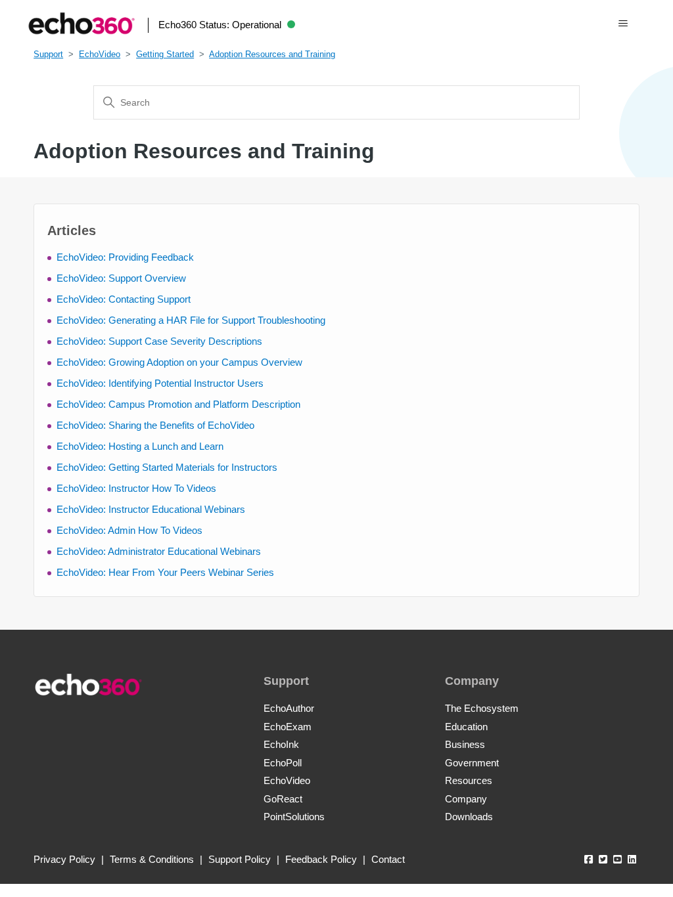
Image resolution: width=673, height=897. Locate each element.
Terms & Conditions (152, 859)
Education (466, 726)
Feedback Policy (321, 859)
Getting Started (165, 54)
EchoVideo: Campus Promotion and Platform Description (178, 404)
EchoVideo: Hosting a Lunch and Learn (140, 446)
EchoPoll (283, 762)
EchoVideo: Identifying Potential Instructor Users (160, 383)
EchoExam (288, 726)
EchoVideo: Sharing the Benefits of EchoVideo (155, 425)
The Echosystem (482, 708)
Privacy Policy (64, 859)
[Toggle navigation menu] (622, 23)
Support (48, 54)
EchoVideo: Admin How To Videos (129, 530)
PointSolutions (294, 816)
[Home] (81, 23)
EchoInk (281, 744)
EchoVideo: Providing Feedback (125, 257)
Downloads (469, 816)
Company (466, 798)
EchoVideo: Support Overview (121, 278)
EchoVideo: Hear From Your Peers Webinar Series (165, 572)
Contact (388, 859)
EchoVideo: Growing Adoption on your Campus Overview (179, 362)
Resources (468, 780)
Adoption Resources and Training (272, 54)
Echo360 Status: (219, 24)
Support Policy (239, 859)
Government (472, 762)
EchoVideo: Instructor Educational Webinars (151, 509)
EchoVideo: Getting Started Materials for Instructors (167, 467)
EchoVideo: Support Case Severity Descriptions (159, 341)
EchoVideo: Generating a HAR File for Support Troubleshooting (191, 320)
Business (465, 744)
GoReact (283, 798)
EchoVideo (99, 54)
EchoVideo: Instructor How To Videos (136, 488)
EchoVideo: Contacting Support (124, 299)
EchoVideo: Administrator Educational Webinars (159, 551)
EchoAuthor (289, 708)
